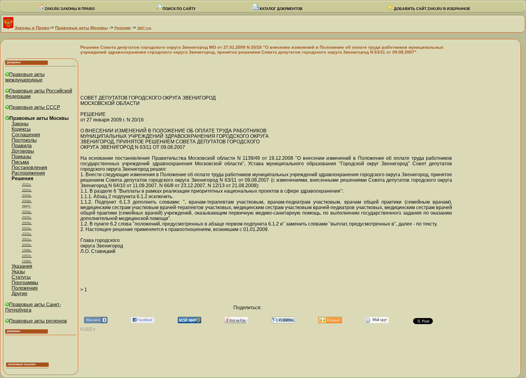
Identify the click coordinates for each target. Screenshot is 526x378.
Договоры (23, 151)
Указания (22, 266)
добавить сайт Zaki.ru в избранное (431, 9)
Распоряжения (28, 173)
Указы (18, 271)
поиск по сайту (178, 9)
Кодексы (21, 129)
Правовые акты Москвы (81, 27)
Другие (19, 293)
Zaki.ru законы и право (70, 9)
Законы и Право (32, 27)
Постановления (29, 167)
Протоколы (24, 140)
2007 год (144, 28)
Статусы (21, 277)
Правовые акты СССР (34, 107)
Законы (20, 123)
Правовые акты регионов (38, 321)
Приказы (21, 156)
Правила (22, 145)
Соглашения (26, 134)
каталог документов (281, 9)
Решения (122, 28)
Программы (25, 282)
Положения (25, 288)
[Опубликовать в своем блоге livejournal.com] (283, 321)
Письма (20, 162)
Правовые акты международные (25, 77)
